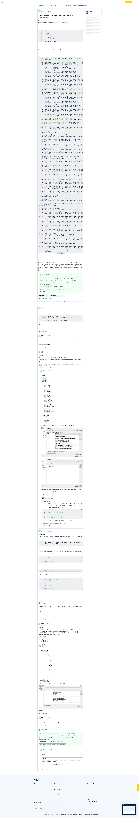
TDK (43, 274)
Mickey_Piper (43, 335)
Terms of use (63, 814)
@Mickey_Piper (44, 311)
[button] (128, 2)
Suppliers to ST (37, 802)
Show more (60, 253)
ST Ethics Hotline (90, 791)
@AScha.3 (42, 534)
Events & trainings (58, 799)
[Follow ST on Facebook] (94, 802)
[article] (60, 319)
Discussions (53, 5)
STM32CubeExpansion (44, 295)
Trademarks (80, 814)
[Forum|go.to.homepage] (5, 2)
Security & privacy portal (92, 796)
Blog (35, 805)
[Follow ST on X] (87, 802)
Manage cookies (94, 814)
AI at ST (56, 802)
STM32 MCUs (68, 5)
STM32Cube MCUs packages (57, 295)
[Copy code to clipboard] (82, 31)
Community (56, 794)
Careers (35, 799)
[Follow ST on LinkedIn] (89, 802)
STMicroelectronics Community (43, 5)
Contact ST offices (58, 786)
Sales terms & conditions (72, 814)
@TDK (41, 627)
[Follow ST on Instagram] (92, 802)
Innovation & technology (39, 796)
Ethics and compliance (91, 788)
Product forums (61, 5)
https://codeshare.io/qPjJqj (44, 344)
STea (42, 307)
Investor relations (37, 791)
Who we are (36, 788)
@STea (43, 375)
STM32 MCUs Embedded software (79, 5)
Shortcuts (77, 786)
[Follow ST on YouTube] (97, 802)
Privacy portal (87, 814)
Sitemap (76, 789)
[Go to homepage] (42, 780)
